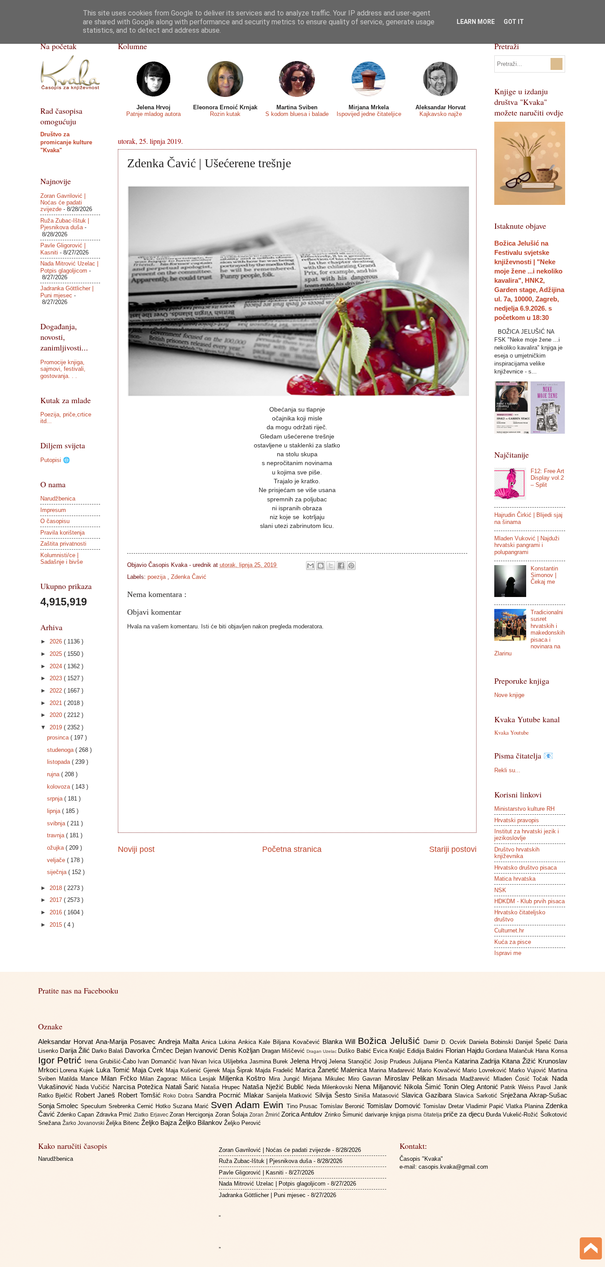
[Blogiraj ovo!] (320, 565)
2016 (57, 912)
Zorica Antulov (303, 1114)
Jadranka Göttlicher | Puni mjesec (66, 291)
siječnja (57, 872)
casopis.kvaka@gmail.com (453, 1166)
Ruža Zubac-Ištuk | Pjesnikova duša (64, 224)
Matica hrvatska (514, 878)
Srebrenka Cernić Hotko (141, 1106)
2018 (57, 888)
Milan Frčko (120, 1078)
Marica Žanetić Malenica (332, 1070)
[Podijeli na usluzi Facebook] (341, 565)
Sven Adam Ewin (249, 1105)
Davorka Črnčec (150, 1050)
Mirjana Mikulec (325, 1078)
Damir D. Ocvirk (446, 1042)
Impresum (53, 510)
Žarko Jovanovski (84, 1123)
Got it (514, 21)
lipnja (54, 811)
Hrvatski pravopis (516, 820)
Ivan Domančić (158, 1061)
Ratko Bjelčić (57, 1095)
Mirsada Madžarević (465, 1078)
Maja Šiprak (239, 1070)
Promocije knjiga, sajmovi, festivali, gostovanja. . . (62, 369)
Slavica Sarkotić (477, 1095)
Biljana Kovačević (297, 1042)
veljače (57, 860)
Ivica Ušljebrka (229, 1061)
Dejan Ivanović (197, 1050)
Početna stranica (292, 849)
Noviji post (136, 849)
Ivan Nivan (194, 1061)
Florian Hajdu (465, 1050)
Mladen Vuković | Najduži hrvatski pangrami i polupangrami (526, 545)
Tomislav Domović (395, 1105)
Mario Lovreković (485, 1070)
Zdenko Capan (76, 1114)
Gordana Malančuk (510, 1050)
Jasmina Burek (269, 1061)
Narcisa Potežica (138, 1086)
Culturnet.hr (509, 930)
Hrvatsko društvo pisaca (525, 867)
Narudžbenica (57, 498)
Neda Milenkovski (330, 1087)
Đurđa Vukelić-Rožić (513, 1114)
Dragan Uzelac (322, 1051)
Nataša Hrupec (221, 1087)
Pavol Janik (551, 1087)
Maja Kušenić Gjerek (194, 1070)
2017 (57, 900)
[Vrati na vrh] (591, 1249)
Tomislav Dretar (444, 1106)
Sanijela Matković (290, 1095)
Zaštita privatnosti (63, 543)
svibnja (57, 823)
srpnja (55, 798)
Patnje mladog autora (153, 114)
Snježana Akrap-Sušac (533, 1095)
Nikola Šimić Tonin (432, 1086)
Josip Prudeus (393, 1061)
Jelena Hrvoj (309, 1061)
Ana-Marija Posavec (127, 1041)
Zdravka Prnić (115, 1114)
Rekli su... (507, 770)
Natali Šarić (183, 1086)
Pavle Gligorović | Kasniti (251, 1172)
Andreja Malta (180, 1041)
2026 (57, 641)
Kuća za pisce (512, 942)
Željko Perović (242, 1123)
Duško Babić (355, 1050)
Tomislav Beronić (343, 1106)
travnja (56, 835)
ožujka (56, 847)
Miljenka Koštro (244, 1078)
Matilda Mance (80, 1078)
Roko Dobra (179, 1095)
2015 (57, 924)
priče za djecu (464, 1114)
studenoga (61, 750)
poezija (157, 577)
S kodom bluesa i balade (297, 114)
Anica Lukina (220, 1042)
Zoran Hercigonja (192, 1114)
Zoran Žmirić (265, 1114)
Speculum (95, 1106)
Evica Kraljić (390, 1050)
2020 (57, 715)
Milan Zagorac (160, 1078)
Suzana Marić (192, 1106)
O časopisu (55, 521)
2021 (57, 703)
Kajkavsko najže (440, 114)
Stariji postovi (453, 849)
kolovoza (59, 786)
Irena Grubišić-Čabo (111, 1061)
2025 (57, 654)
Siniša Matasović (378, 1095)
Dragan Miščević (284, 1050)
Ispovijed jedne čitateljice (369, 114)
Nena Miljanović (379, 1086)
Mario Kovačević (440, 1070)
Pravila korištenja (62, 532)
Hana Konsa (551, 1050)
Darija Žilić (76, 1050)
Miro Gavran (366, 1078)
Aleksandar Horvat (67, 1041)
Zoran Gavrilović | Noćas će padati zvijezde (62, 203)
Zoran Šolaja (232, 1114)
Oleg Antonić (480, 1086)
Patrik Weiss (518, 1087)
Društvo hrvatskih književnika (516, 852)
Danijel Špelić (535, 1042)
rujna (54, 774)
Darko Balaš (108, 1050)
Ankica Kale (255, 1042)
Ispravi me (507, 953)
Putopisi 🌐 (55, 460)
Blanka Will (340, 1041)
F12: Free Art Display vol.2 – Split (547, 478)
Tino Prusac (303, 1106)
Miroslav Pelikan (410, 1078)
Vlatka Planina (526, 1106)
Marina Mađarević (393, 1070)
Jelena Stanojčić (351, 1061)
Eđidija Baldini (426, 1050)
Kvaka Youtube (511, 732)
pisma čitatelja (425, 1114)
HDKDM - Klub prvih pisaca (529, 901)
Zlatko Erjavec (152, 1114)
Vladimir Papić (486, 1106)
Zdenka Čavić (188, 577)
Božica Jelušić (390, 1041)
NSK (500, 890)
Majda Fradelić (275, 1070)
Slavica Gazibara (427, 1095)
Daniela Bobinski (492, 1042)
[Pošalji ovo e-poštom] (310, 565)
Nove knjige (509, 695)
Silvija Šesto (334, 1095)
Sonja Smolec (59, 1105)
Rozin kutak (225, 114)
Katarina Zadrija (478, 1061)
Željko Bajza (159, 1122)
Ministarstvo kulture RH (524, 808)
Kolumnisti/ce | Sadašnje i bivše (61, 558)
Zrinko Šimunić (345, 1114)
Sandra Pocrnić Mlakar (230, 1095)
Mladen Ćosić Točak (522, 1078)
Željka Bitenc (123, 1123)
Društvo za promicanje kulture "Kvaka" (66, 142)
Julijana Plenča (433, 1061)
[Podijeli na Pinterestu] (351, 565)
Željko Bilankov (201, 1122)
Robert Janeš (96, 1095)
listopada (59, 762)
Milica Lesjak (200, 1078)
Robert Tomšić (140, 1095)
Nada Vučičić (93, 1087)
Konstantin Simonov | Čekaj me (544, 575)
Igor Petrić (61, 1060)
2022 (57, 690)
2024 (57, 666)
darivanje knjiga (386, 1114)
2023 (57, 678)
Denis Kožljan (240, 1050)
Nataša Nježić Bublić (274, 1086)
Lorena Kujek (78, 1070)
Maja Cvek (149, 1070)
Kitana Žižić (520, 1061)
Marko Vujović (528, 1070)
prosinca (58, 737)
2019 (57, 727)
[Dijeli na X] (330, 565)
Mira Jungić (286, 1078)
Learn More (476, 21)
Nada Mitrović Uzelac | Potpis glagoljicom (69, 266)
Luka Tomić (114, 1070)
